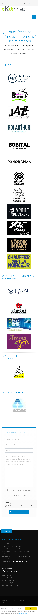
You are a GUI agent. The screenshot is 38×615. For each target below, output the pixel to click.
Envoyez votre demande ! (19, 512)
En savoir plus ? (23, 613)
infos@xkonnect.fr (31, 3)
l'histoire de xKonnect (19, 561)
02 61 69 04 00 (7, 3)
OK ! (31, 609)
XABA (3, 603)
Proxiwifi (19, 600)
